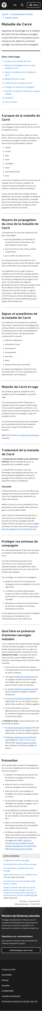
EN (15, 5)
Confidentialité (8, 990)
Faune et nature (11, 17)
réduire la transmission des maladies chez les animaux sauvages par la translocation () (21, 844)
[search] (22, 5)
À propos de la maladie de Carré (18, 61)
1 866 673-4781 (24, 740)
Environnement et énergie (22, 14)
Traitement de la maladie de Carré (18, 83)
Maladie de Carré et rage (15, 79)
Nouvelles (6, 985)
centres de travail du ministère (19, 698)
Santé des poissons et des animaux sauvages (20, 864)
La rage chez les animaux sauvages (16, 860)
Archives (5, 980)
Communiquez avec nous (21, 950)
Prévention (9, 98)
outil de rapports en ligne (26, 743)
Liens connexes (11, 102)
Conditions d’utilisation (11, 996)
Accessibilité (7, 974)
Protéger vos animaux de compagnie (20, 87)
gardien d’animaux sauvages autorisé (23, 689)
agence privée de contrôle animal (22, 676)
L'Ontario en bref (8, 969)
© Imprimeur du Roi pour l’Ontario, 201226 (19, 1001)
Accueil (5, 14)
